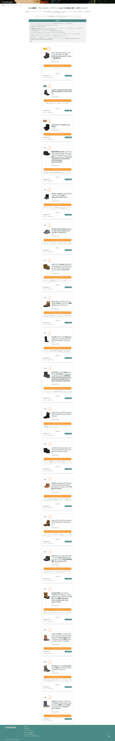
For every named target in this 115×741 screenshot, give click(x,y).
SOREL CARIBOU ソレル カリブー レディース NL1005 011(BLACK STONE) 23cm (47, 30)
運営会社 (26, 726)
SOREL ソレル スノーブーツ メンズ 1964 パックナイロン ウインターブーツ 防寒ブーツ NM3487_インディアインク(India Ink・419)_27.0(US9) (62, 704)
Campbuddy (7, 2)
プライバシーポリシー (29, 730)
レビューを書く (68, 75)
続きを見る (57, 73)
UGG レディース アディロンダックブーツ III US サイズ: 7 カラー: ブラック (62, 414)
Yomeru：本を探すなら (29, 732)
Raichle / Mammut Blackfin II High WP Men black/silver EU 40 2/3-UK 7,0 (45, 25)
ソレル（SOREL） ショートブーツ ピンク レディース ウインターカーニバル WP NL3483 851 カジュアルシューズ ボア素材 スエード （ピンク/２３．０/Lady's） (62, 637)
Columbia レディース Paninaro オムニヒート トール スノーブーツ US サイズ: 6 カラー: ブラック (61, 338)
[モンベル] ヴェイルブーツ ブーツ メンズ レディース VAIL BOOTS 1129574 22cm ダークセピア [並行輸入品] (52, 23)
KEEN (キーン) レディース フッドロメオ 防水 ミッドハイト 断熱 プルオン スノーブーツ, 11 (49, 35)
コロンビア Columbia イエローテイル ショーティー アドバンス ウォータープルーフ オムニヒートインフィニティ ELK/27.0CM (55, 33)
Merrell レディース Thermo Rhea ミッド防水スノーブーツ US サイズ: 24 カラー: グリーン (62, 667)
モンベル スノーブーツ (55, 61)
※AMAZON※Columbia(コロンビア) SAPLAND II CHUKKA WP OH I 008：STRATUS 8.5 (48, 32)
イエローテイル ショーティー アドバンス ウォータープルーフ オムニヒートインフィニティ (61, 449)
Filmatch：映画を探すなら (29, 734)
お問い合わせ (27, 728)
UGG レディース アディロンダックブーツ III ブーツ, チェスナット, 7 (62, 522)
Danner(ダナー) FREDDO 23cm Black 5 (39, 26)
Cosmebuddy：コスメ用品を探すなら (32, 735)
